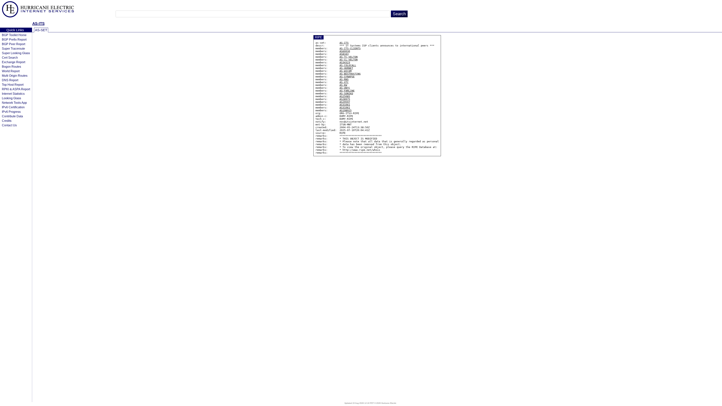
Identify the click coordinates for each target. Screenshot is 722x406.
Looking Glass (11, 98)
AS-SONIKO (346, 93)
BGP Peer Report (13, 44)
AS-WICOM (346, 71)
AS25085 (345, 96)
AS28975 (345, 99)
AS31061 (345, 104)
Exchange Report (13, 62)
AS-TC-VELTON (349, 56)
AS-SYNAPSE (347, 76)
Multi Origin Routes (14, 75)
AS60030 (345, 51)
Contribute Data (12, 116)
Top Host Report (13, 84)
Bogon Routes (11, 66)
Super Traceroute (13, 48)
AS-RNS (344, 79)
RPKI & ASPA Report (16, 89)
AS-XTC (344, 82)
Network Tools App (14, 102)
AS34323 (345, 62)
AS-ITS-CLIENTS (350, 48)
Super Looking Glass (16, 53)
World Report (11, 71)
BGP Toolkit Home (14, 35)
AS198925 (346, 110)
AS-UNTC (345, 87)
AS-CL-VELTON (349, 59)
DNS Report (10, 80)
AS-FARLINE (347, 90)
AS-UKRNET (346, 68)
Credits (6, 120)
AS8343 (344, 54)
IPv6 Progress (11, 111)
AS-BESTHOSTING (350, 73)
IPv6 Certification (13, 107)
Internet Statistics (13, 93)
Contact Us (9, 125)
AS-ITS (38, 23)
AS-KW (343, 85)
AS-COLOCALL (348, 65)
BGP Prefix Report (14, 39)
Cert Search (10, 57)
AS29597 (345, 102)
